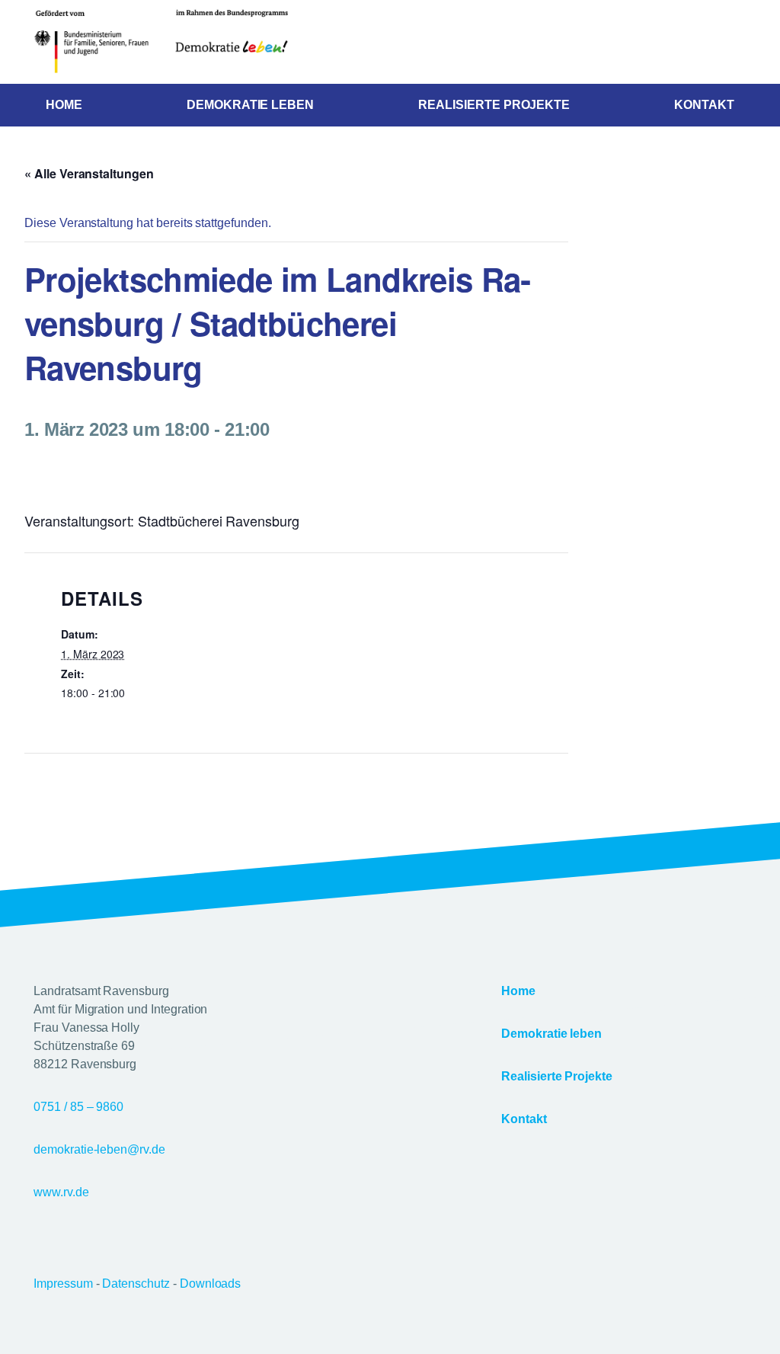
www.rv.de (61, 1192)
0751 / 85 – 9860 (78, 1106)
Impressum (65, 1283)
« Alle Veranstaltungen (89, 173)
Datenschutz (137, 1283)
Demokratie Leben (250, 104)
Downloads (210, 1283)
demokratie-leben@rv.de (99, 1149)
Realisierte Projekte (494, 104)
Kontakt (704, 104)
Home (64, 104)
